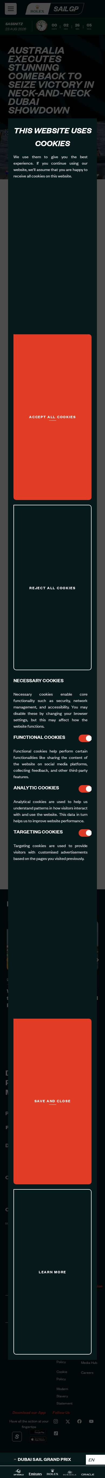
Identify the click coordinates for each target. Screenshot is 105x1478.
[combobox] (95, 1460)
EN (91, 1460)
